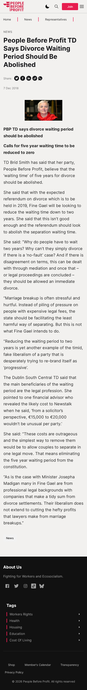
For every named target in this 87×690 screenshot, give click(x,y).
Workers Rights (21, 614)
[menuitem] (11, 665)
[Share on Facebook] (23, 78)
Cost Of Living (21, 640)
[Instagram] (25, 586)
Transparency (69, 664)
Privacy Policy (14, 672)
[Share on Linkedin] (29, 78)
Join (70, 6)
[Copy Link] (35, 78)
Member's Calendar (38, 664)
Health (14, 621)
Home (7, 19)
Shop (11, 664)
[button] (47, 6)
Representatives (56, 19)
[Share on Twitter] (17, 78)
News (28, 19)
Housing (16, 627)
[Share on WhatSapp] (40, 78)
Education (17, 634)
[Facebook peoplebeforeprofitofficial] (7, 586)
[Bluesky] (42, 586)
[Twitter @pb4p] (16, 586)
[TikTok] (34, 586)
